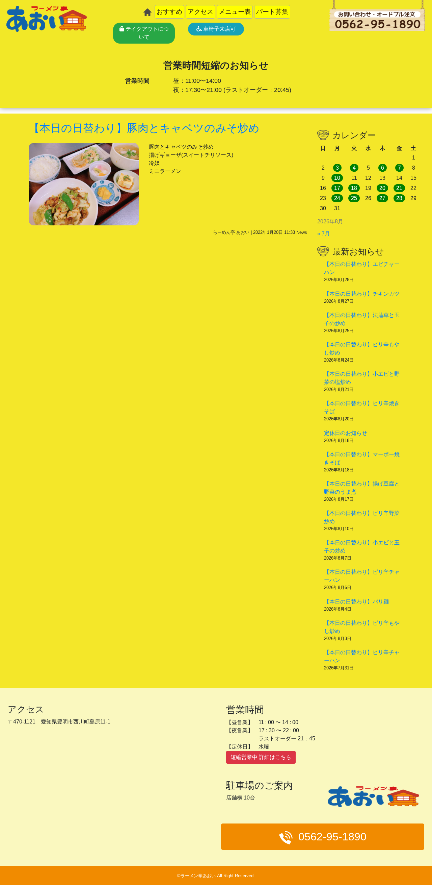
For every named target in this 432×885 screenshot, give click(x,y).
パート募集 (272, 11)
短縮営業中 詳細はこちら (261, 757)
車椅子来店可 (219, 29)
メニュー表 (235, 11)
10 (337, 178)
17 (337, 188)
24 (337, 198)
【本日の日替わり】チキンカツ (362, 294)
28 (399, 198)
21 (399, 188)
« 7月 (323, 234)
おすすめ (169, 11)
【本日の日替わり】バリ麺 (356, 602)
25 (354, 198)
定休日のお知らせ (345, 433)
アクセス (200, 11)
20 (382, 188)
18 (354, 188)
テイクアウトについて (146, 33)
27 (382, 198)
